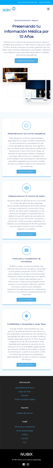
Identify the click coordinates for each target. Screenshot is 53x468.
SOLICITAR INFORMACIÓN (27, 2)
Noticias (24, 395)
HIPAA (25, 435)
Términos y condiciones (25, 427)
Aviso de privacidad (25, 431)
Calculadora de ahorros (24, 388)
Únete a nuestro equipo (25, 399)
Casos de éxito (24, 391)
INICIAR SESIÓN (44, 2)
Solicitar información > (26, 61)
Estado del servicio (25, 413)
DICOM (24, 438)
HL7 (24, 442)
